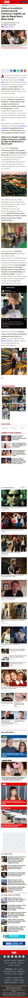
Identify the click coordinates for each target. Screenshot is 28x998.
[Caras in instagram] (5, 956)
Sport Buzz (8, 974)
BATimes (17, 965)
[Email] (25, 71)
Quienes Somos (18, 978)
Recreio (15, 974)
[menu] (2, 2)
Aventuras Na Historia (9, 971)
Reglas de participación (10, 982)
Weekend (13, 963)
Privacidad (16, 980)
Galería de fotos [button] (8, 27)
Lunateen (11, 965)
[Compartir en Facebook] (11, 71)
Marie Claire (21, 960)
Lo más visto (6, 854)
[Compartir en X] (15, 71)
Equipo (22, 980)
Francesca (22, 428)
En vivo (24, 2)
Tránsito (21, 982)
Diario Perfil (7, 960)
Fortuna (7, 963)
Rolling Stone (21, 971)
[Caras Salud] (14, 938)
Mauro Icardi (5, 341)
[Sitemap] (23, 956)
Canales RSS (8, 978)
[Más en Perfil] (10, 732)
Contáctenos (7, 980)
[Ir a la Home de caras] (6, 2)
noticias (14, 737)
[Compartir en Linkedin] (21, 71)
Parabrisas (20, 963)
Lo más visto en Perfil (10, 895)
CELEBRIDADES (4, 5)
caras (14, 784)
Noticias (14, 960)
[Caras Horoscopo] (14, 945)
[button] (14, 39)
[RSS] (20, 956)
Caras (15, 969)
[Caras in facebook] (8, 956)
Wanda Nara (5, 428)
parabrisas (14, 808)
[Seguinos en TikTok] (16, 956)
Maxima (21, 974)
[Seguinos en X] (12, 956)
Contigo (21, 969)
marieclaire (14, 761)
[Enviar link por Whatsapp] (18, 71)
